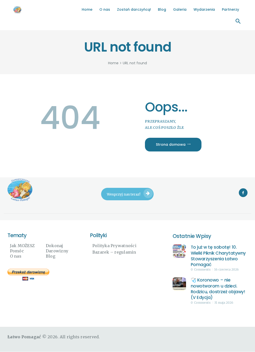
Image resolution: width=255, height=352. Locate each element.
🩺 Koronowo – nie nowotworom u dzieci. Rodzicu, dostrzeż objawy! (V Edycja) (218, 288)
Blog (50, 256)
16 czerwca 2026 (226, 269)
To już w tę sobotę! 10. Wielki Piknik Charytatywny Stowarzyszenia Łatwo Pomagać (218, 256)
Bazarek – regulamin (114, 252)
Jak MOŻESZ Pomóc (22, 248)
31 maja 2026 (223, 302)
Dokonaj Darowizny (57, 248)
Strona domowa (171, 144)
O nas (15, 256)
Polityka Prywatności (114, 245)
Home (113, 63)
